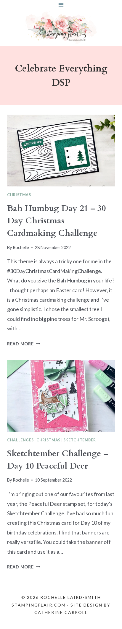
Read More (23, 343)
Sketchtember (79, 440)
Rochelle (21, 247)
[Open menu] (61, 4)
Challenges (20, 440)
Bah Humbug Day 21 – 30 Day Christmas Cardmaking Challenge (56, 221)
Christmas (19, 195)
